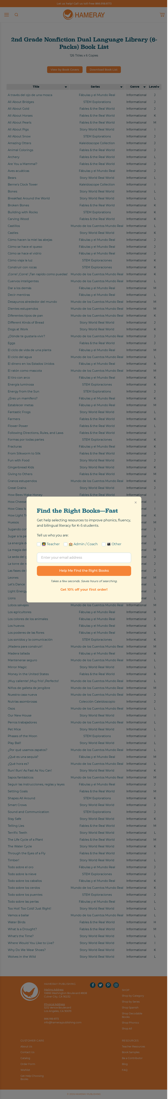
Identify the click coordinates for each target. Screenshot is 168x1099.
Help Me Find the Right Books (84, 571)
